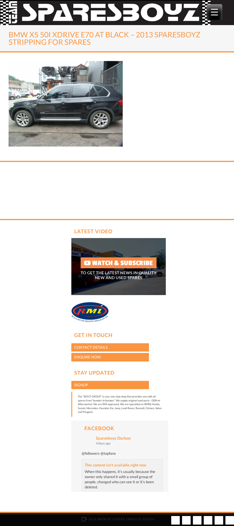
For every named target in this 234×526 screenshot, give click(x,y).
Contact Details (91, 347)
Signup (81, 385)
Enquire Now (87, 357)
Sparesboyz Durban (113, 438)
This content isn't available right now (115, 465)
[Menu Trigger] (214, 12)
